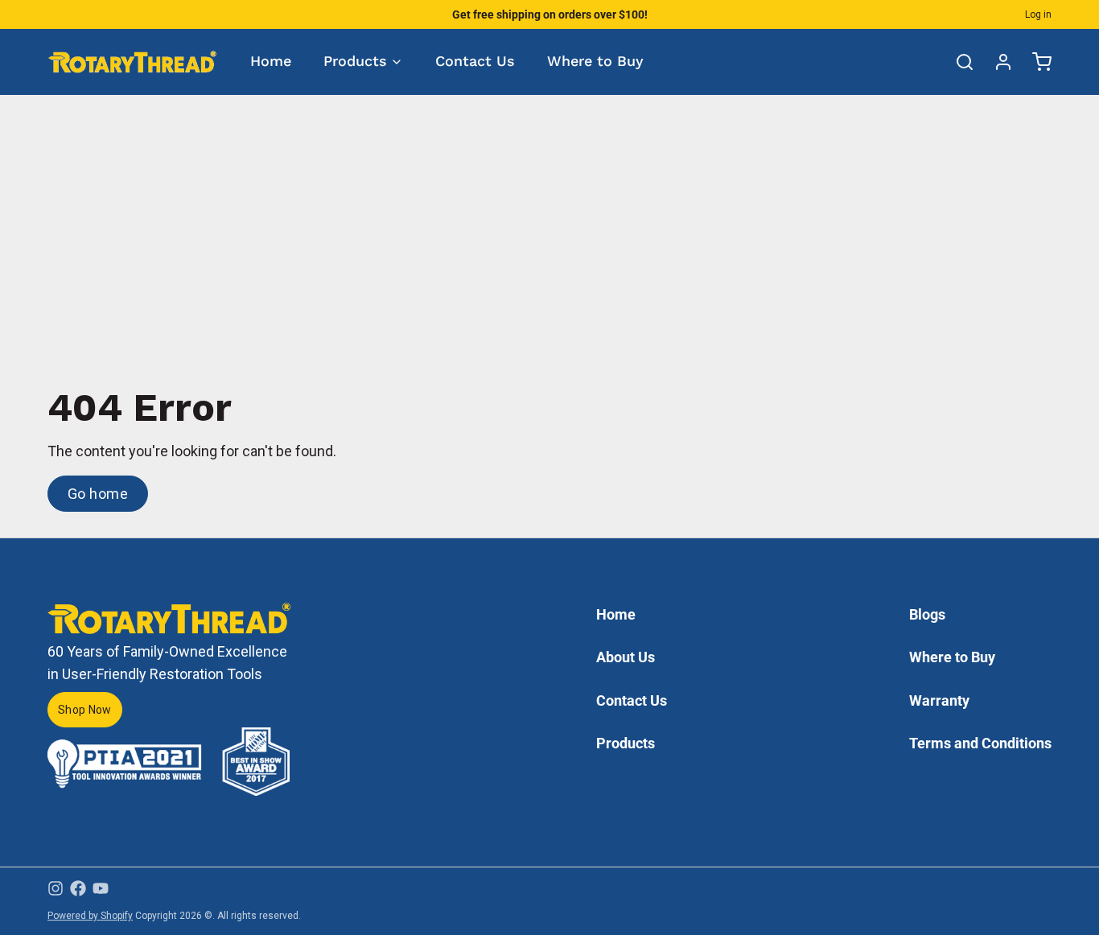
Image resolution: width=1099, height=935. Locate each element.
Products (355, 60)
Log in (1038, 14)
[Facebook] (78, 888)
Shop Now (85, 709)
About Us (625, 657)
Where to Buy (595, 60)
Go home (98, 493)
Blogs (927, 614)
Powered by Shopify (90, 915)
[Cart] (1035, 62)
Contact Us (475, 60)
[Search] (958, 62)
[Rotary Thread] (132, 61)
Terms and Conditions (980, 743)
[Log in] (997, 62)
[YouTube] (101, 888)
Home (270, 60)
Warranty (939, 700)
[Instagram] (55, 888)
